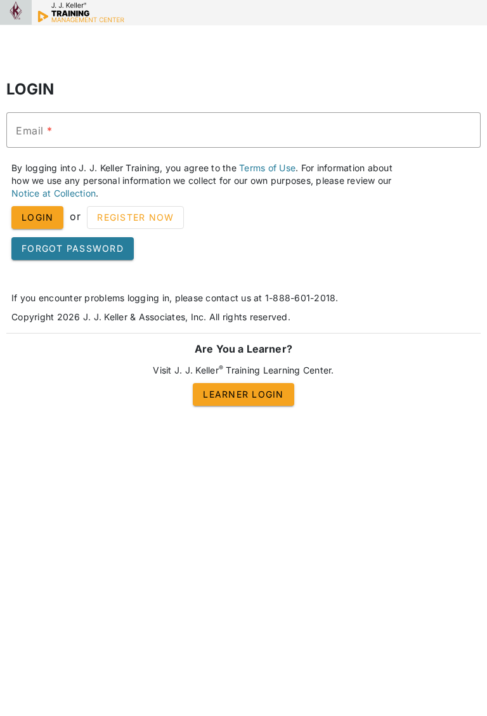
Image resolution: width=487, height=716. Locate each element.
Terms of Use (267, 167)
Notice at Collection (53, 193)
